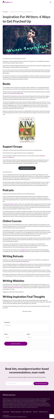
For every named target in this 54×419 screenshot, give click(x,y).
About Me (35, 411)
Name (6, 334)
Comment (7, 322)
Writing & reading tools (16, 411)
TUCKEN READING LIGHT (27, 168)
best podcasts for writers (11, 204)
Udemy (23, 251)
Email (28, 334)
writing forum (10, 157)
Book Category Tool (27, 411)
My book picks (6, 411)
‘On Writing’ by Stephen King (15, 93)
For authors (5, 11)
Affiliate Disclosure (43, 411)
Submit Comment (15, 343)
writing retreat (25, 261)
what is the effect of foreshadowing (13, 287)
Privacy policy (6, 415)
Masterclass (25, 250)
